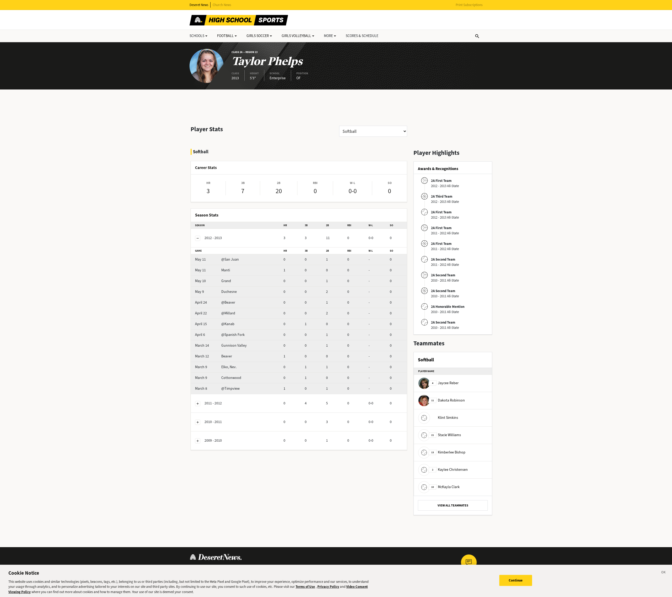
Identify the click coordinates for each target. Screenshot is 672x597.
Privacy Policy (328, 586)
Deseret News (199, 5)
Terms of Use (305, 586)
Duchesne (216, 291)
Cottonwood (218, 377)
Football (225, 35)
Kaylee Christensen (450, 469)
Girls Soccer (257, 35)
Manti (212, 270)
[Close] (663, 573)
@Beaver (215, 302)
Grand (213, 280)
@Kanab (214, 323)
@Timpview (217, 388)
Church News (222, 5)
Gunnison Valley (221, 345)
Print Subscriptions (469, 5)
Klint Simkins (448, 417)
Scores (362, 35)
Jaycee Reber (445, 383)
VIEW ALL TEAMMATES (453, 505)
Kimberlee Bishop (448, 452)
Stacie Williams (446, 434)
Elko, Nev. (216, 366)
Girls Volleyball (296, 35)
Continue (516, 580)
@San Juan (217, 259)
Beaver (213, 356)
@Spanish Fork (220, 334)
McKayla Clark (445, 486)
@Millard (215, 313)
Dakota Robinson (448, 400)
